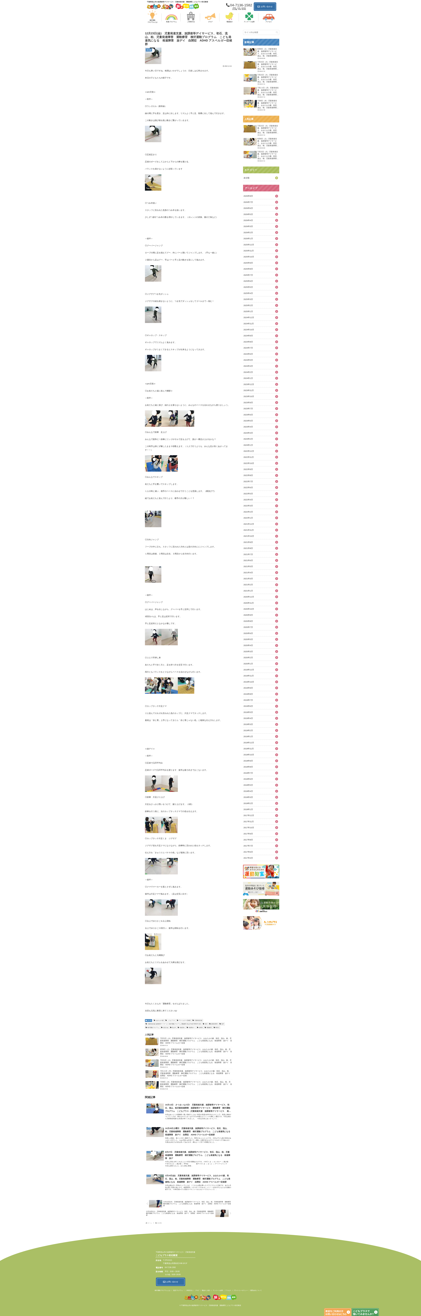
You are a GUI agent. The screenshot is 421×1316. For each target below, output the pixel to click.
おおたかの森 (160, 1020)
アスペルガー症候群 (185, 1020)
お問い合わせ (267, 6)
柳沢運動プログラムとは (162, 1290)
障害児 (217, 1027)
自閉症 (201, 1027)
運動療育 (209, 1027)
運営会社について (256, 1290)
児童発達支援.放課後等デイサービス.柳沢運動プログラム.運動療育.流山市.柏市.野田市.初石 (174, 1024)
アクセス (228, 1290)
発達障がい (192, 1027)
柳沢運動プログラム (153, 1027)
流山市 (174, 1027)
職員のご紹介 (206, 1290)
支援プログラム (178, 1290)
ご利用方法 (189, 1290)
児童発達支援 (198, 1020)
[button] (277, 32)
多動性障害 (214, 1024)
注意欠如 (165, 1027)
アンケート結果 (218, 1290)
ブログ (197, 1290)
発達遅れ (182, 1027)
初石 (206, 1024)
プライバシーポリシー (241, 1290)
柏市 (222, 1024)
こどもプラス (171, 1020)
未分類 (149, 1020)
